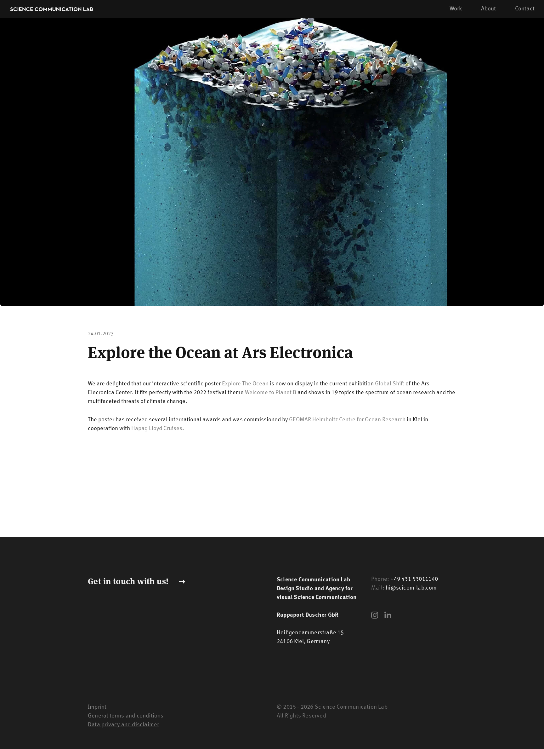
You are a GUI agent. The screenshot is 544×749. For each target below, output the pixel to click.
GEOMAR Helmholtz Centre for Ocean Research (347, 420)
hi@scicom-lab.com (411, 588)
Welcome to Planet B (270, 393)
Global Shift (389, 384)
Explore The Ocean (245, 384)
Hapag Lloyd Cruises (156, 429)
